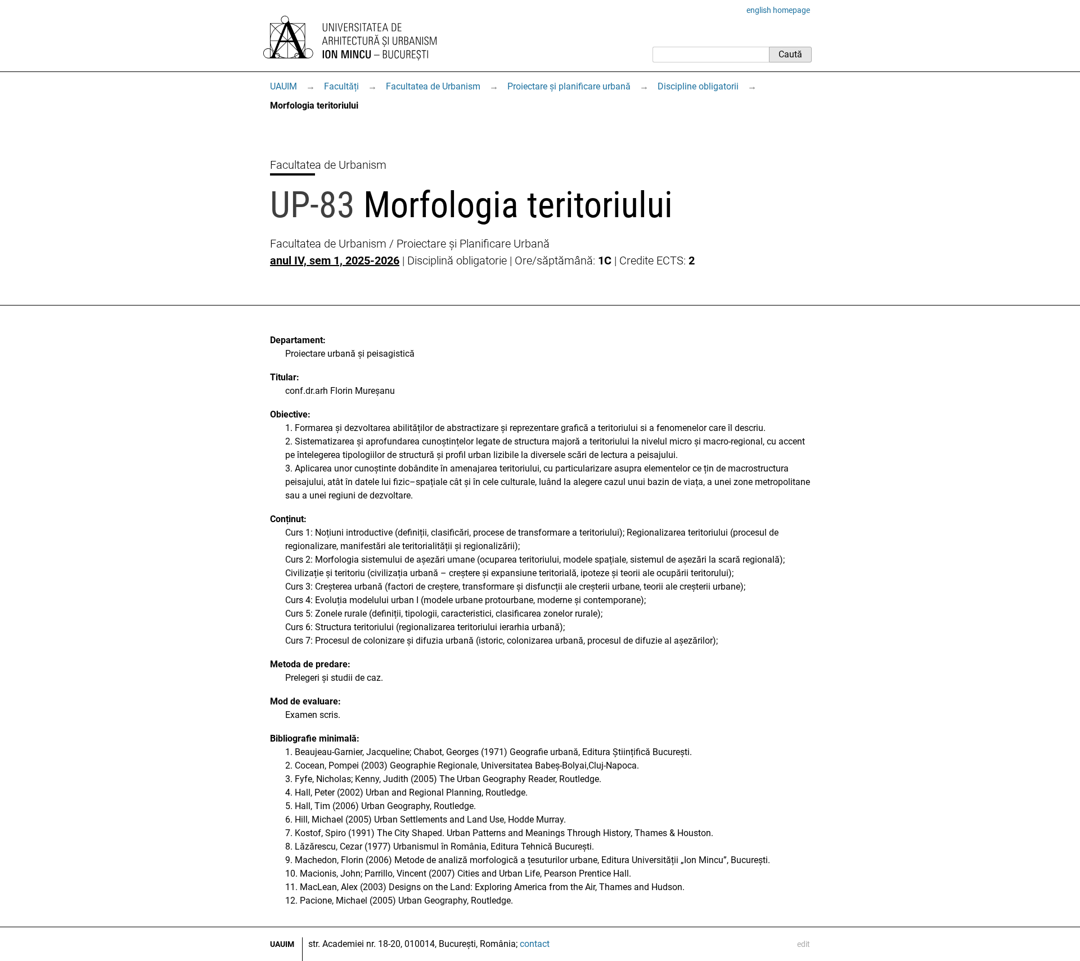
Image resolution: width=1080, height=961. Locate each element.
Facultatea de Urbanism (433, 86)
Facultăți (341, 86)
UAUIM (283, 86)
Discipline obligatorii (698, 86)
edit (803, 944)
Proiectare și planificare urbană (569, 86)
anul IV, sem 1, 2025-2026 (334, 260)
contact (535, 943)
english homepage (778, 10)
